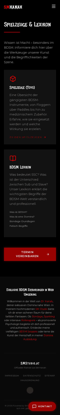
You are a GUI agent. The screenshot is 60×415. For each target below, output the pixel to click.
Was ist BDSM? (18, 211)
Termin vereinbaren (27, 254)
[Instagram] (30, 390)
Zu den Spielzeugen (26, 137)
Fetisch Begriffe (19, 225)
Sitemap (50, 375)
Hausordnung (30, 380)
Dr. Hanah (47, 301)
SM (13, 6)
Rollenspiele (28, 320)
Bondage (37, 316)
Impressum (12, 375)
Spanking (49, 316)
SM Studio (42, 309)
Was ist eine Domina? (22, 216)
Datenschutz (32, 375)
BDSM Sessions (28, 331)
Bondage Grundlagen (22, 221)
